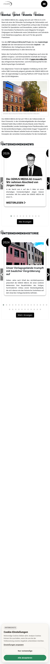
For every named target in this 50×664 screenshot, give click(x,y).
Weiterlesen (15, 202)
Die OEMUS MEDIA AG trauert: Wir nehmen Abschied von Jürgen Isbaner (24, 182)
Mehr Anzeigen (25, 315)
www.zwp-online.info (39, 59)
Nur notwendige (25, 651)
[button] (11, 216)
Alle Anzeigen (25, 221)
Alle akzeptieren (25, 658)
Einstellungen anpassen (14, 645)
